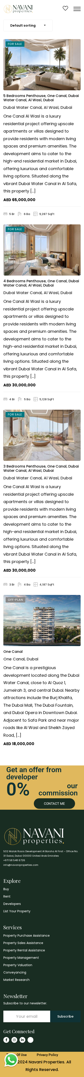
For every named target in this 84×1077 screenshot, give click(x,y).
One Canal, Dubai (20, 659)
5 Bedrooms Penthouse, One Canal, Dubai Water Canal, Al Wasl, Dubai (41, 98)
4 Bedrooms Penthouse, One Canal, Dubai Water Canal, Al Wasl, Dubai (41, 283)
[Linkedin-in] (22, 1040)
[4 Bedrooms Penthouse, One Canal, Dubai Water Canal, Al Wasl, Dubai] (42, 250)
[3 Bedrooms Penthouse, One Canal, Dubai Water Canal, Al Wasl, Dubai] (42, 435)
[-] (18, 8)
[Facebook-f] (6, 1040)
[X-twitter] (30, 1040)
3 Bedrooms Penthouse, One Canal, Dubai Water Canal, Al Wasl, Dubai (41, 468)
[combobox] (28, 25)
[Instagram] (14, 1040)
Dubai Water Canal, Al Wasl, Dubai (37, 107)
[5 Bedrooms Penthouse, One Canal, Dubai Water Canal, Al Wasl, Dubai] (42, 64)
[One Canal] (42, 620)
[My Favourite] (65, 9)
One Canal (13, 651)
